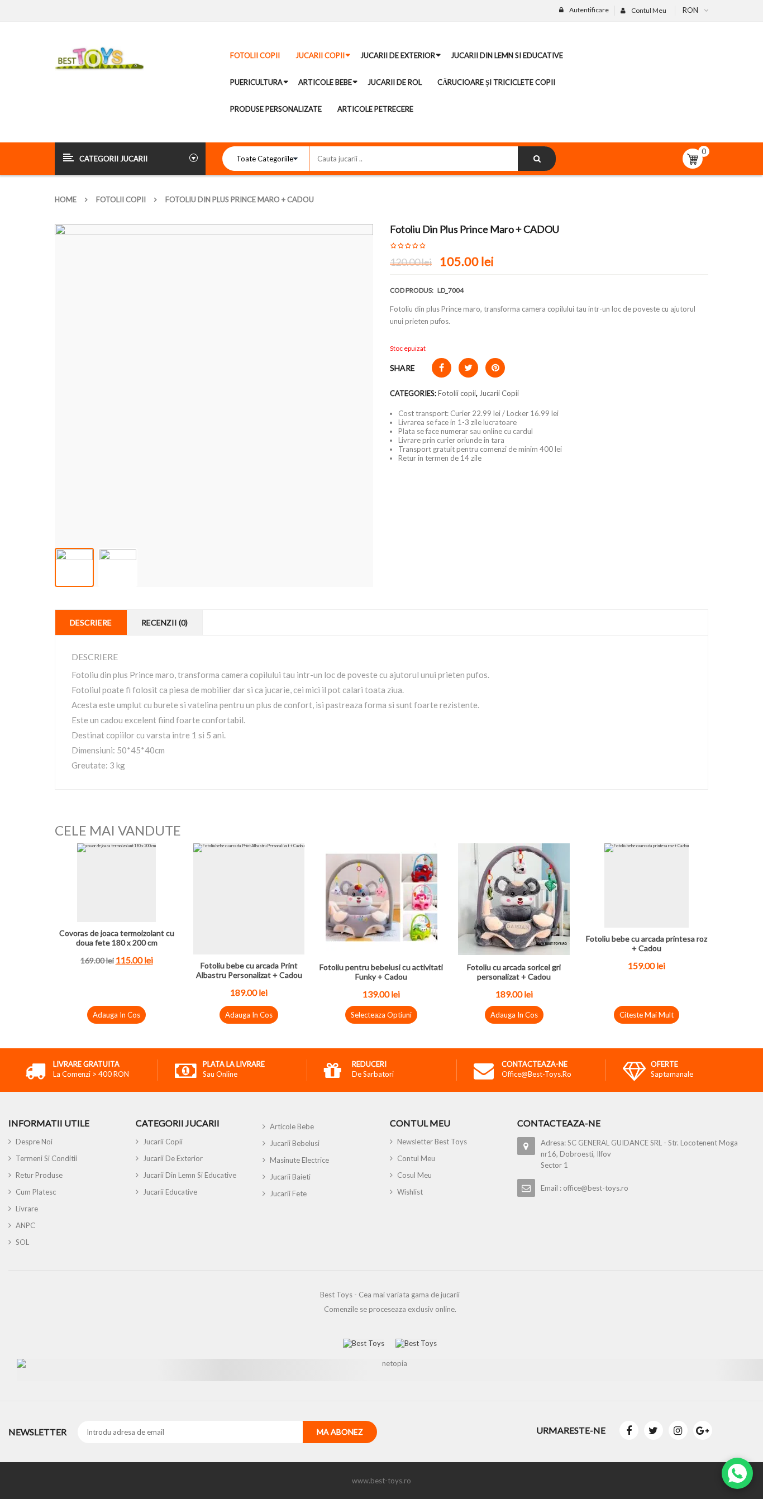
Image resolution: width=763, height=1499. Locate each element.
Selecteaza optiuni (381, 1014)
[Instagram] (678, 1430)
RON (690, 10)
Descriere (91, 622)
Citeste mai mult (646, 1014)
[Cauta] (537, 158)
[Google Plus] (702, 1430)
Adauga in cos (116, 1014)
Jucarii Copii (499, 393)
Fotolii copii (121, 199)
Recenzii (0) (164, 622)
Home (66, 199)
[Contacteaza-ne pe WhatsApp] (737, 1473)
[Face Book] (628, 1430)
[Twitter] (653, 1430)
